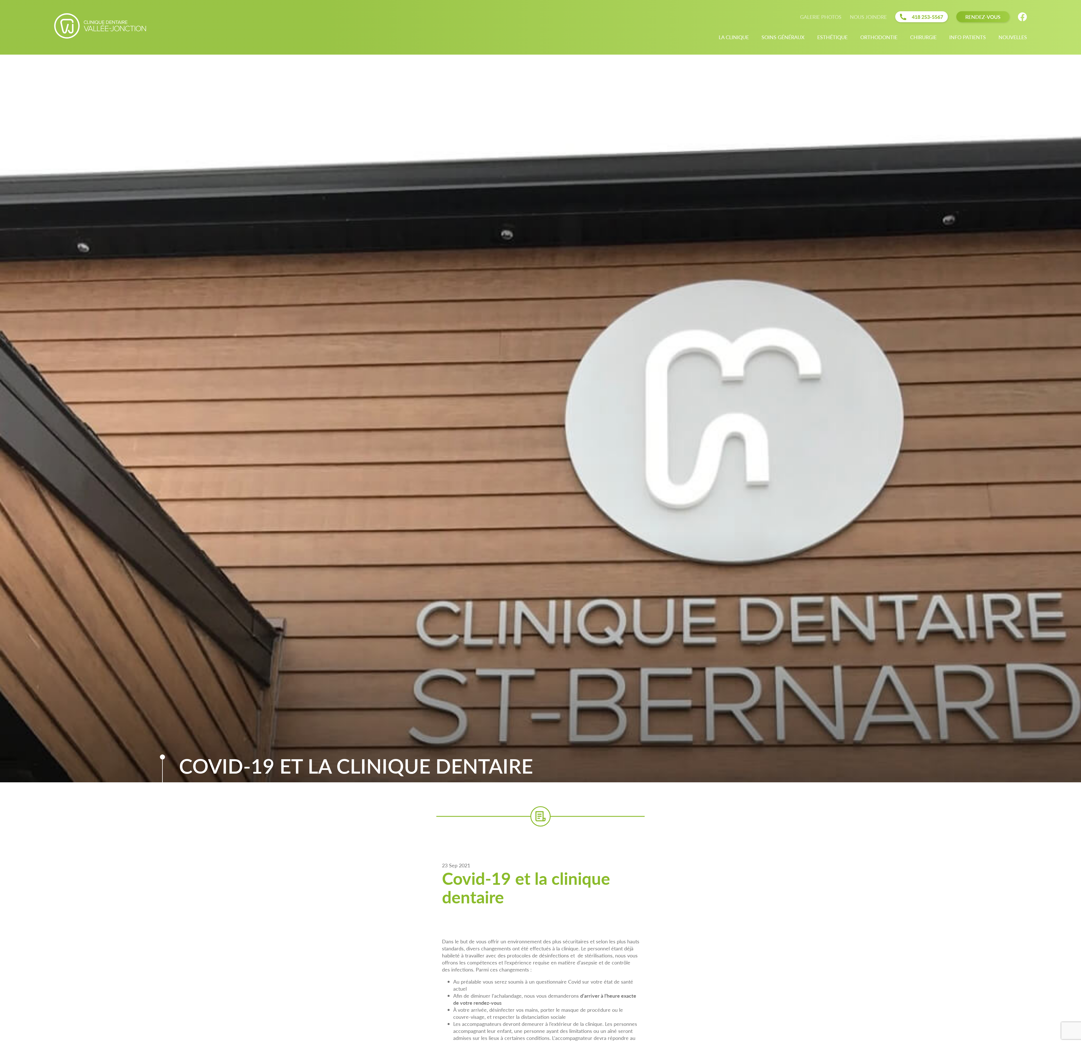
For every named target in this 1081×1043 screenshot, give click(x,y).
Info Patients (967, 37)
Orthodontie (878, 37)
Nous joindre (868, 16)
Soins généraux (783, 37)
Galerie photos (820, 16)
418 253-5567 (927, 16)
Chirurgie (923, 37)
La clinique (734, 37)
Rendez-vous (982, 16)
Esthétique (832, 37)
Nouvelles (1013, 37)
